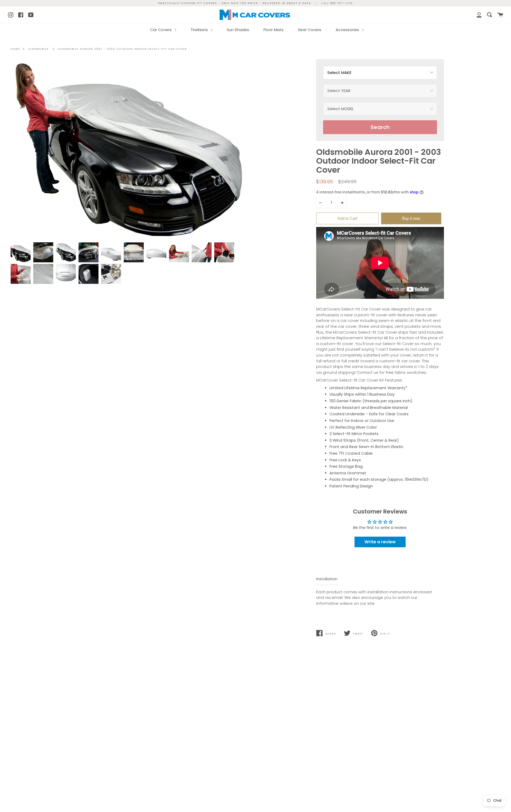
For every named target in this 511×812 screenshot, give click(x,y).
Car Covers (161, 29)
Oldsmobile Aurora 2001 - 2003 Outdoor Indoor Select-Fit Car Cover (122, 49)
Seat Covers (309, 29)
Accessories (348, 29)
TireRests (200, 29)
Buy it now (411, 218)
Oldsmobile (38, 49)
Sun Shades (238, 29)
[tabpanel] (131, 149)
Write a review (380, 542)
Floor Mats (273, 29)
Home (15, 49)
